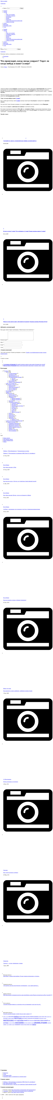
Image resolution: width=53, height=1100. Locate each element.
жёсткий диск (49, 1016)
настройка (20, 1020)
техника (13, 1024)
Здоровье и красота (10, 15)
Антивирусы (12, 374)
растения (29, 1022)
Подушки (14, 408)
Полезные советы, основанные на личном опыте (14, 1076)
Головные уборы (15, 403)
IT (6, 13)
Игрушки (14, 404)
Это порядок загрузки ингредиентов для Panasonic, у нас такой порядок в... (21, 985)
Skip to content (4, 1)
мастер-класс (8, 1020)
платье (49, 1020)
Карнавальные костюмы (17, 405)
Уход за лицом (12, 388)
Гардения (5, 1091)
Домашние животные (14, 423)
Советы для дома (10, 22)
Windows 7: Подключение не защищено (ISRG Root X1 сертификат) (19, 453)
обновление (32, 1020)
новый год (27, 1020)
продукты (25, 1022)
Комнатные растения (14, 424)
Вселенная (5, 56)
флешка (25, 1024)
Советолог (3, 3)
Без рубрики (6, 465)
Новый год (14, 419)
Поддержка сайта (7, 25)
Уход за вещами (12, 430)
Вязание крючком (16, 398)
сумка (7, 1024)
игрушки (5, 1018)
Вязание (12, 397)
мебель (15, 1020)
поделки (9, 1022)
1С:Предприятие (13, 373)
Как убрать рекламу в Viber (9, 467)
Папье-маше (12, 415)
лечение (45, 1018)
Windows (14, 379)
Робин (5, 67)
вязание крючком (34, 1016)
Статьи (5, 23)
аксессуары (22, 1016)
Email (2, 344)
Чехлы (13, 410)
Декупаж (11, 400)
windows (16, 1016)
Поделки (12, 418)
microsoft (10, 1016)
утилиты (22, 1024)
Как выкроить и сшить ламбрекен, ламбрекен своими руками (17, 690)
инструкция (18, 1018)
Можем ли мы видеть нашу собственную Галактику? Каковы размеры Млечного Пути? (25, 321)
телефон (10, 1024)
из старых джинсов (11, 1018)
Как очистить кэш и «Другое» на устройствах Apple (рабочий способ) (19, 481)
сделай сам (49, 1022)
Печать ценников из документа (10, 781)
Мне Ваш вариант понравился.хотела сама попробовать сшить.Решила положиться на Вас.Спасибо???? (27, 995)
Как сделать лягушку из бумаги (10, 872)
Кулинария (8, 17)
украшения (17, 1024)
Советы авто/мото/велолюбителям (14, 20)
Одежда (13, 407)
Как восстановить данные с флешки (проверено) (14, 600)
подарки (5, 1022)
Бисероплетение (12, 395)
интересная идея (30, 1018)
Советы (5, 12)
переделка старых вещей (41, 1020)
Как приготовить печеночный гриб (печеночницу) (24, 1089)
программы (19, 1022)
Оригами (11, 414)
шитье (34, 1024)
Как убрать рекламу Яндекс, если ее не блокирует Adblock (17, 495)
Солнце (18, 98)
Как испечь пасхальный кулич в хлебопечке (22, 1091)
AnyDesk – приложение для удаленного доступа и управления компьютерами (21, 509)
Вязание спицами (16, 399)
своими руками (40, 1022)
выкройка (28, 1016)
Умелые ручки (12, 429)
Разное (7, 18)
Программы (11, 380)
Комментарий (4, 339)
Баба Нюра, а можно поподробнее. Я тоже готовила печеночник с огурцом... (21, 976)
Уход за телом (12, 389)
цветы (28, 1024)
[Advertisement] (26, 72)
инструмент (24, 1018)
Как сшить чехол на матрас (17, 1092)
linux (7, 1016)
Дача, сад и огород (10, 14)
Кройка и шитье (14, 402)
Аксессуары (11, 394)
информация (41, 1018)
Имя (2, 342)
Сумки (13, 409)
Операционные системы (15, 377)
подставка (13, 1022)
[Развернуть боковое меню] (1, 356)
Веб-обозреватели (13, 376)
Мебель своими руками (14, 427)
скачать (4, 1024)
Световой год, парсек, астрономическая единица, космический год (19, 140)
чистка (31, 1024)
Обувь (10, 413)
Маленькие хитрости (14, 425)
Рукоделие (8, 19)
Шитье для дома (15, 412)
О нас (4, 27)
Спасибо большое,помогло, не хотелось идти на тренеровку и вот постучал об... (22, 1004)
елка (45, 1016)
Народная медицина (13, 387)
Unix (13, 378)
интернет (37, 1018)
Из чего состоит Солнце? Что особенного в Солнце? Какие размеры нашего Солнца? (24, 231)
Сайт (2, 347)
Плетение (11, 417)
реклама (32, 1022)
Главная (5, 10)
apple (4, 1016)
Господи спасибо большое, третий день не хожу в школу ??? (17, 1013)
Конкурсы (5, 24)
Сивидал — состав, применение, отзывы (13, 963)
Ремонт (10, 428)
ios (5, 1016)
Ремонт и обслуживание (14, 382)
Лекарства (11, 385)
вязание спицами (41, 1016)
